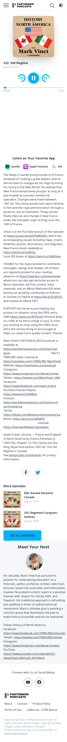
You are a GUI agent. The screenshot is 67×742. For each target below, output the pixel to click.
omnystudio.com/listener (25, 455)
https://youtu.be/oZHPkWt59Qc (27, 236)
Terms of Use (12, 709)
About (8, 703)
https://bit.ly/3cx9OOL (48, 297)
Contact (22, 703)
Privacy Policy (41, 703)
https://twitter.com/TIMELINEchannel (38, 637)
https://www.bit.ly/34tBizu (20, 394)
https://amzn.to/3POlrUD (26, 317)
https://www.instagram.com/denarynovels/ (31, 645)
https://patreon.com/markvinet (40, 276)
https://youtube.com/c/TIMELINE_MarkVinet (32, 361)
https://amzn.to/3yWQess (44, 256)
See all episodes (22, 535)
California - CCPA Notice (42, 709)
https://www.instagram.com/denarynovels (31, 373)
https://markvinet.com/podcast (35, 365)
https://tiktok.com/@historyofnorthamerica (31, 415)
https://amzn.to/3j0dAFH (29, 419)
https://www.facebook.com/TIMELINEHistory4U (34, 633)
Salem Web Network (15, 733)
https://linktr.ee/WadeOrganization (26, 427)
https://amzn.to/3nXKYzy (19, 252)
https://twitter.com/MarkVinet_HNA (37, 378)
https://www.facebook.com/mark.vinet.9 (29, 386)
